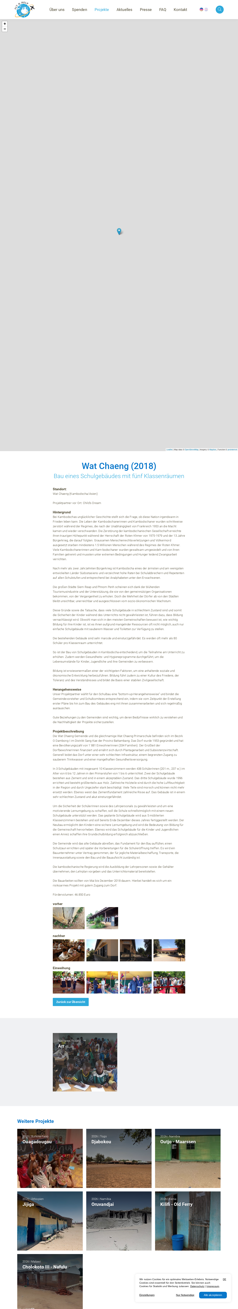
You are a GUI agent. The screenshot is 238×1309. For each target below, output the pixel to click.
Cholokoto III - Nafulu (44, 1267)
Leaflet (169, 450)
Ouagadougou (37, 1141)
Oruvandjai (102, 1204)
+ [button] (5, 24)
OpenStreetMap (192, 450)
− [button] (5, 29)
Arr (61, 1046)
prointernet (232, 450)
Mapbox (212, 450)
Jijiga (28, 1204)
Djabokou (101, 1141)
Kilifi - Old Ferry (176, 1204)
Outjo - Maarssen (178, 1141)
